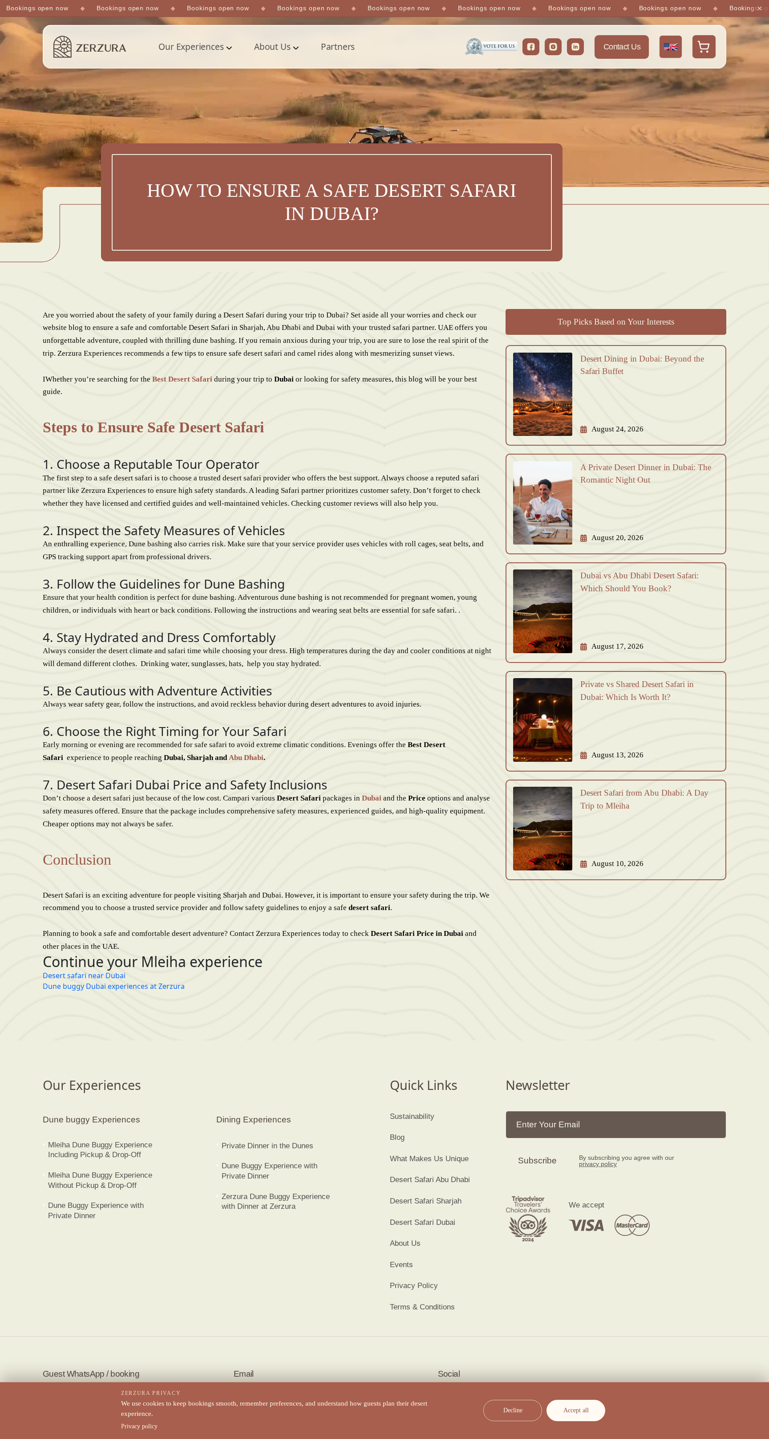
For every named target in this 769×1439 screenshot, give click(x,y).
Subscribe (537, 1160)
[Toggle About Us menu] (294, 47)
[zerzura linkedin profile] (575, 46)
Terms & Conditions (422, 1307)
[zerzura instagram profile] (553, 46)
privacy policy (598, 1164)
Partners (338, 47)
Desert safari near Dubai (84, 975)
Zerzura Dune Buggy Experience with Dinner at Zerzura (276, 1201)
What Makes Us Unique (429, 1158)
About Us (272, 47)
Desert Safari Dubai (422, 1222)
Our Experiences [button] (190, 47)
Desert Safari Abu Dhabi (430, 1179)
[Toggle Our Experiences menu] (228, 47)
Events (401, 1264)
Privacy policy (139, 1426)
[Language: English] (671, 47)
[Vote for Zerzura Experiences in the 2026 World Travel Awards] (490, 46)
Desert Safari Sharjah (425, 1201)
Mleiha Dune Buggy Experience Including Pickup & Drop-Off (100, 1150)
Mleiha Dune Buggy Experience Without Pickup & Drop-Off (100, 1180)
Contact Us (622, 46)
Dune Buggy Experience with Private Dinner (96, 1210)
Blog (397, 1137)
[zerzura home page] (89, 47)
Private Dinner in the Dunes (267, 1146)
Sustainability (412, 1116)
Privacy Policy (414, 1285)
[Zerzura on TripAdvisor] (528, 1219)
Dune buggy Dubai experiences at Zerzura (114, 986)
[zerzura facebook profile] (530, 46)
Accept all (576, 1410)
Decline (512, 1410)
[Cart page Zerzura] (704, 46)
